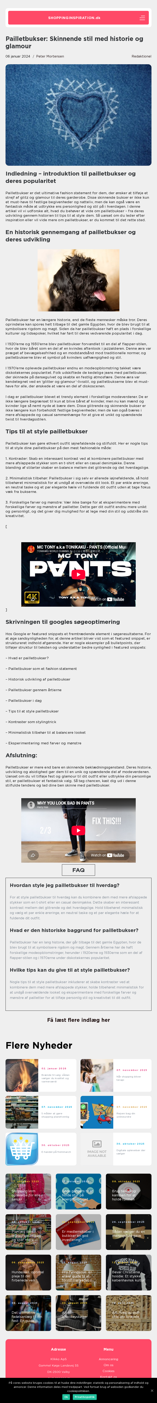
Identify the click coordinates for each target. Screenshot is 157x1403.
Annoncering (108, 1359)
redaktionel (141, 56)
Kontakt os (108, 1377)
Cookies (108, 1371)
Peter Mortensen (50, 56)
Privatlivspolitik (85, 1396)
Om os (108, 1365)
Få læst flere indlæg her (78, 1020)
